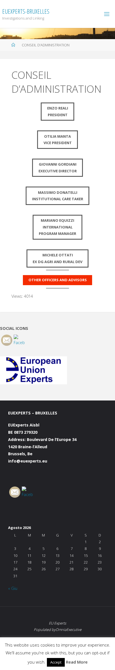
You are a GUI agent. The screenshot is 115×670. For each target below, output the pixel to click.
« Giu (12, 588)
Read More (77, 662)
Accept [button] (55, 662)
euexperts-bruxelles (25, 11)
